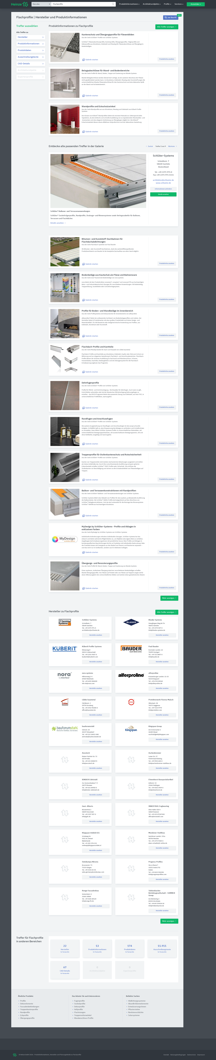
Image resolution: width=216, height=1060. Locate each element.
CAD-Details (24, 64)
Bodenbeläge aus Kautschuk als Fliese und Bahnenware (109, 275)
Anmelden (195, 4)
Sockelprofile (79, 1004)
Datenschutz (191, 1055)
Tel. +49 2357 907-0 (89, 814)
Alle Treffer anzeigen (166, 27)
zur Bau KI (173, 16)
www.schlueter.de (163, 183)
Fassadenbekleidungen (29, 1007)
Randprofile (25, 1012)
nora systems (87, 673)
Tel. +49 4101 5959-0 (155, 788)
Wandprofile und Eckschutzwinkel (98, 106)
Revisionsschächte (135, 1012)
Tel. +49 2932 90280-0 (90, 708)
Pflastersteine (134, 1009)
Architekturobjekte (151, 4)
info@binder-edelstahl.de (90, 790)
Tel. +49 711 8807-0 (155, 654)
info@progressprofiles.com (157, 874)
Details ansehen (163, 194)
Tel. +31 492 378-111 (89, 843)
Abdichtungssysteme (136, 1001)
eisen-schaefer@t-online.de (157, 843)
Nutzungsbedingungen (178, 1055)
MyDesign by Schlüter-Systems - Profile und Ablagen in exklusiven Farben (109, 528)
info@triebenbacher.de (156, 906)
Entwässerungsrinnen (137, 1007)
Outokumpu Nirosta (90, 862)
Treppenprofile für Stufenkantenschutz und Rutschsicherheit (111, 455)
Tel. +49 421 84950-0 (89, 788)
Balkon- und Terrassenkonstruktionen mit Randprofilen (109, 491)
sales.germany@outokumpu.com (93, 872)
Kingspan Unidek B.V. (91, 833)
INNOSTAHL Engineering (158, 806)
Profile (167, 4)
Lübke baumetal (89, 700)
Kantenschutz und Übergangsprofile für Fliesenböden (108, 35)
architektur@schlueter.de (163, 180)
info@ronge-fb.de (88, 901)
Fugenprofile (79, 1001)
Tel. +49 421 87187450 (156, 814)
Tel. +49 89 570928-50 (156, 903)
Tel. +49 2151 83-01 (89, 870)
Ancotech (86, 753)
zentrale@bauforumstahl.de (91, 737)
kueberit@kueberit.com (90, 657)
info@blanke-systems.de (156, 630)
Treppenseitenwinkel (82, 1015)
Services (178, 4)
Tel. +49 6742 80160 (155, 681)
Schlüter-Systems (89, 620)
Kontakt (166, 1055)
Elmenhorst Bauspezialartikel (160, 780)
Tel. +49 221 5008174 (89, 761)
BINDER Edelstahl (89, 780)
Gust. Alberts (87, 806)
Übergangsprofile (27, 1018)
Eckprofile (24, 1015)
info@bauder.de (153, 657)
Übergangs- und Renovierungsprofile (100, 563)
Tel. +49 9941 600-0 (155, 761)
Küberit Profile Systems (92, 647)
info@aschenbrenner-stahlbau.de (159, 763)
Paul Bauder (153, 647)
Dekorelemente (26, 1004)
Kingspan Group (155, 726)
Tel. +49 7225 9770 (155, 708)
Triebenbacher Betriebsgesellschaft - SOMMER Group (161, 893)
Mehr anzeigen (168, 598)
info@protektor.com (155, 710)
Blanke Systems (155, 620)
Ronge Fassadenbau (90, 891)
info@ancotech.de (88, 763)
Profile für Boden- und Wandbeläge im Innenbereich (107, 311)
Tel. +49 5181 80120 (89, 899)
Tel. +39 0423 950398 (156, 872)
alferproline (153, 673)
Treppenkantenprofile (29, 1009)
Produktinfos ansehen (166, 59)
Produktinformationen (128, 4)
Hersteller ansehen (95, 635)
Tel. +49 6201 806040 (89, 681)
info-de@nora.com (88, 683)
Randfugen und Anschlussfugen (97, 419)
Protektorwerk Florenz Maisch (160, 700)
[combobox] (83, 4)
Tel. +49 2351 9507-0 (89, 654)
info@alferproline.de (155, 683)
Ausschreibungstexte (28, 57)
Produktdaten (24, 50)
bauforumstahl (88, 726)
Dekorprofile (79, 1007)
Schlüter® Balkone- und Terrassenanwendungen (70, 211)
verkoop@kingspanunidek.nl (91, 845)
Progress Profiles (155, 862)
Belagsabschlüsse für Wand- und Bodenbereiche (105, 71)
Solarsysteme (134, 1015)
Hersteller (23, 37)
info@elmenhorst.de (155, 790)
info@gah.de (86, 816)
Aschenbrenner (154, 753)
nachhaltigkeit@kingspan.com (158, 734)
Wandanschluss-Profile (83, 1018)
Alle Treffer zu (22, 32)
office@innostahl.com (155, 816)
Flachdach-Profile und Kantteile (97, 347)
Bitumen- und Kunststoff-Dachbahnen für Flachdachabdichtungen (102, 240)
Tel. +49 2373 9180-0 (155, 841)
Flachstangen (79, 1012)
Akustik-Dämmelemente (138, 1004)
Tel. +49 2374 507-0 (155, 628)
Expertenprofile (25, 77)
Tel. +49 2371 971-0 (163, 172)
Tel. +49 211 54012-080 (90, 734)
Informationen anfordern (163, 189)
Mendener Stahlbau (156, 833)
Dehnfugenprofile (90, 383)
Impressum (201, 1055)
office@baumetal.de (89, 710)
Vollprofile (78, 1009)
